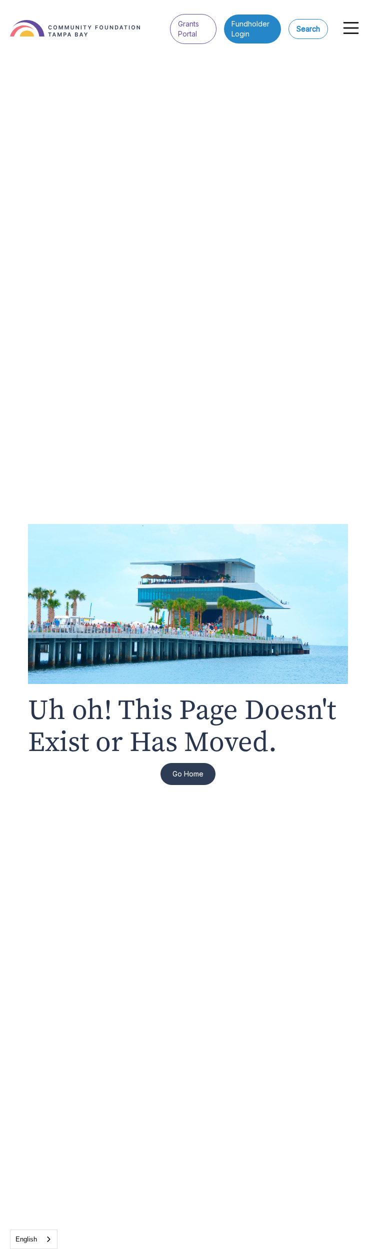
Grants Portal (188, 29)
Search (308, 28)
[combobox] (34, 1239)
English (26, 1239)
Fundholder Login (251, 29)
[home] (90, 20)
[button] (351, 28)
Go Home (188, 774)
